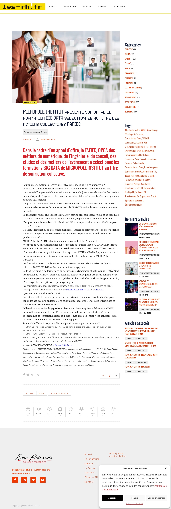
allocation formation (132, 130)
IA (155, 171)
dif (136, 142)
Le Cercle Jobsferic (89, 470)
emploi (127, 155)
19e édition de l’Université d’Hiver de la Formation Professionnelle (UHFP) (149, 302)
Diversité (128, 58)
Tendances (129, 111)
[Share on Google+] (32, 375)
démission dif (149, 150)
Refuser (134, 498)
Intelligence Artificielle (139, 175)
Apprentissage (152, 130)
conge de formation (136, 134)
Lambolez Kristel (47, 139)
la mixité (151, 175)
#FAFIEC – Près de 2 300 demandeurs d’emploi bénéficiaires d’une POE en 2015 (140, 344)
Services (88, 463)
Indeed (127, 175)
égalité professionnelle (133, 204)
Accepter (112, 498)
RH (142, 188)
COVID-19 (145, 138)
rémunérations (149, 188)
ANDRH (143, 130)
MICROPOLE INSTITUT (59, 393)
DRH (145, 142)
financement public (132, 159)
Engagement (130, 73)
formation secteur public (134, 167)
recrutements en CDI (132, 188)
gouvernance (130, 171)
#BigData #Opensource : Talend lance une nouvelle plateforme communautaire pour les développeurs (141, 331)
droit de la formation (148, 146)
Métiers (148, 179)
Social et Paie (130, 106)
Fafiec (42, 393)
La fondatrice (91, 459)
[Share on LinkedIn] (37, 375)
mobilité (141, 179)
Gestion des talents (133, 87)
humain (151, 171)
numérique (129, 184)
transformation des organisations (137, 196)
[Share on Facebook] (24, 375)
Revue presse (130, 102)
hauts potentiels (141, 171)
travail (153, 196)
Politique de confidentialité (134, 504)
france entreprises (151, 167)
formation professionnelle (134, 163)
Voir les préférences (156, 498)
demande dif (129, 142)
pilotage (137, 184)
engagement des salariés (140, 155)
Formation (129, 82)
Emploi (127, 68)
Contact (89, 482)
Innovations (130, 92)
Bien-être (128, 49)
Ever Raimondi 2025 (31, 505)
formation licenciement (149, 159)
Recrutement (130, 97)
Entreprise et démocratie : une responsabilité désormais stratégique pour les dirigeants (149, 246)
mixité (135, 179)
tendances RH (140, 192)
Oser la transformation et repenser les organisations (149, 266)
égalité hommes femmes (134, 200)
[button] (165, 468)
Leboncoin (128, 179)
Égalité (128, 63)
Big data (29, 393)
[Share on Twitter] (28, 375)
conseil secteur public (133, 138)
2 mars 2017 (28, 139)
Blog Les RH (91, 477)
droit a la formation (132, 146)
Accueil (88, 454)
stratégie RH (129, 192)
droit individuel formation (134, 150)
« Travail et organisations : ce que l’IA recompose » (148, 284)
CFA (126, 134)
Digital (128, 54)
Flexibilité (129, 78)
